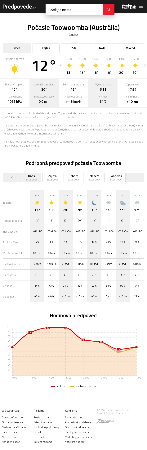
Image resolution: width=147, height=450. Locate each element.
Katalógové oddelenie (77, 432)
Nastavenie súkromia (14, 427)
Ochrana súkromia (12, 422)
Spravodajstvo (73, 417)
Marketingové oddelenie (79, 437)
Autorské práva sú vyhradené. (113, 413)
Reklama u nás (41, 417)
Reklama (38, 410)
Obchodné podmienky (46, 427)
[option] (69, 65)
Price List (38, 437)
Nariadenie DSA (11, 442)
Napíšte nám (9, 437)
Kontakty (71, 410)
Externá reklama (42, 422)
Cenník (37, 432)
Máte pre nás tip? (75, 442)
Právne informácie (12, 417)
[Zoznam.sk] (106, 422)
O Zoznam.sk (10, 410)
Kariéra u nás (9, 432)
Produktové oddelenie (78, 422)
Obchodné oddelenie (77, 427)
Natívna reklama (42, 442)
